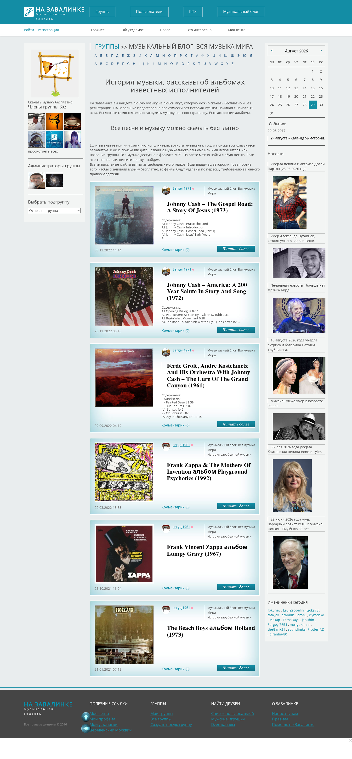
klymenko (316, 615)
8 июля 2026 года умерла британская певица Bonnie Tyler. (295, 449)
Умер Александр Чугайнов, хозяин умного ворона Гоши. (291, 238)
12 (288, 88)
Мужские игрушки (228, 719)
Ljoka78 (312, 610)
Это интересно (199, 29)
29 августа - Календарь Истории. (298, 138)
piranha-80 (278, 634)
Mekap (274, 619)
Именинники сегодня (288, 602)
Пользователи (149, 11)
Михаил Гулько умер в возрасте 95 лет (295, 403)
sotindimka (297, 629)
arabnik (288, 615)
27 (296, 104)
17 (272, 96)
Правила (280, 719)
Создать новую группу (171, 724)
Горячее (98, 29)
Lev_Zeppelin (293, 610)
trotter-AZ (316, 629)
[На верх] (86, 717)
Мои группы (161, 713)
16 (321, 88)
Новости (276, 153)
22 (313, 96)
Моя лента (236, 29)
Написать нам (285, 713)
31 (272, 113)
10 (272, 88)
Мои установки (104, 724)
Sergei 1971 (182, 188)
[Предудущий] (321, 50)
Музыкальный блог (241, 11)
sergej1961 (181, 444)
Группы (102, 11)
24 (272, 104)
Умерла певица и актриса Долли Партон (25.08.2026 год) (296, 166)
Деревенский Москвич (111, 730)
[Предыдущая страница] (86, 728)
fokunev (274, 610)
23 (321, 96)
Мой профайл (102, 719)
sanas (305, 624)
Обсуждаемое (132, 29)
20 (296, 96)
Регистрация (48, 30)
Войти (29, 30)
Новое (165, 29)
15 (313, 88)
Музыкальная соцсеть (60, 12)
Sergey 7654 (277, 624)
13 (296, 88)
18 (280, 96)
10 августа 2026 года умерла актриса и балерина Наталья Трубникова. (292, 345)
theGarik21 (276, 629)
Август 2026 (296, 51)
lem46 (301, 615)
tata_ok (273, 615)
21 (305, 96)
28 (305, 104)
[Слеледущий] (271, 50)
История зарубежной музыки (229, 454)
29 (313, 104)
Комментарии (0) (175, 249)
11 (280, 88)
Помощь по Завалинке (293, 724)
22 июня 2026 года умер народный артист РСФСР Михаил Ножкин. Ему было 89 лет (295, 524)
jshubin (308, 619)
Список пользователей (232, 713)
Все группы (160, 719)
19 (288, 96)
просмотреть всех (43, 151)
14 (305, 88)
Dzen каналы (223, 724)
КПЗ (193, 11)
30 (321, 104)
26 (288, 104)
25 (280, 104)
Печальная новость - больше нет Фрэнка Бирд (296, 287)
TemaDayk (291, 619)
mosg (294, 624)
